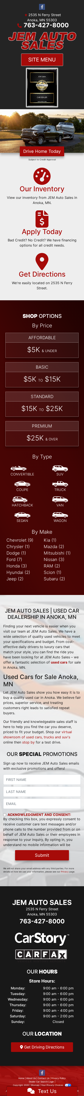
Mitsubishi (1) (57, 552)
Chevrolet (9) (19, 540)
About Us (31, 1078)
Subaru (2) (54, 578)
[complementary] (71, 1083)
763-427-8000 (46, 25)
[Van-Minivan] (60, 502)
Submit (42, 855)
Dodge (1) (16, 552)
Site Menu (42, 60)
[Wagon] (60, 517)
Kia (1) (50, 540)
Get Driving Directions (43, 1047)
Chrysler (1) (18, 546)
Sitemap (35, 1085)
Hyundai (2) (18, 572)
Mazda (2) (54, 546)
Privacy (65, 871)
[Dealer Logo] (42, 40)
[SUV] (60, 471)
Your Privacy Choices (52, 1085)
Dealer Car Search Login (41, 1081)
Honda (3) (16, 565)
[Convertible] (22, 471)
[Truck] (60, 486)
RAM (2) (52, 565)
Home (21, 1078)
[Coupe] (22, 486)
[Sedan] (22, 517)
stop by (28, 742)
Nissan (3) (54, 559)
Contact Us (43, 1078)
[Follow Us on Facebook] (42, 7)
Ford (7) (14, 559)
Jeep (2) (14, 578)
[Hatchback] (22, 502)
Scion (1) (52, 572)
